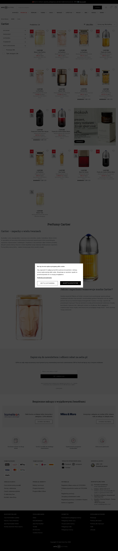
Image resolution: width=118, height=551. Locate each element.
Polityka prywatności (44, 278)
